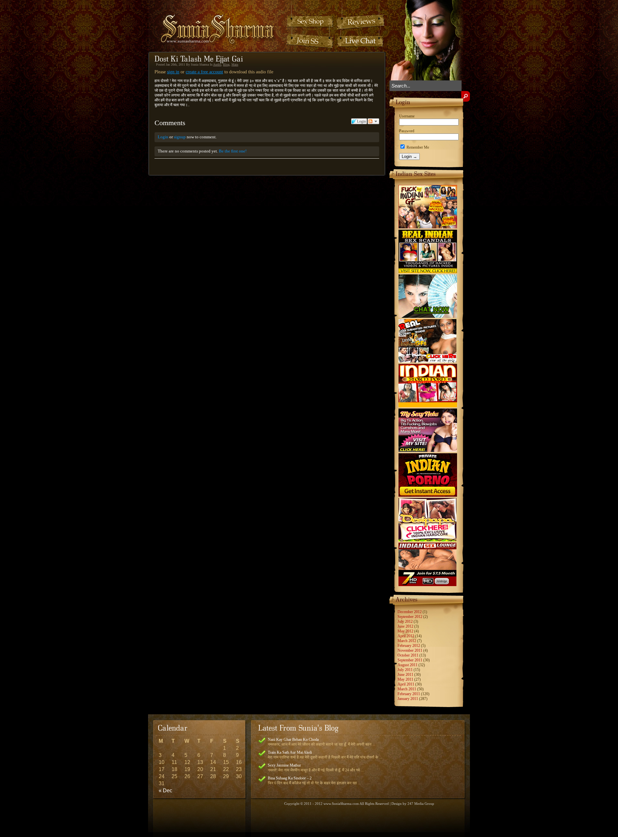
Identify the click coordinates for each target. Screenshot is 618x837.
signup (180, 136)
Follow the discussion (373, 121)
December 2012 (410, 612)
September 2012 (410, 616)
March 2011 (407, 689)
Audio (217, 64)
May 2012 (405, 631)
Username (407, 116)
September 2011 (410, 660)
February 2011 (409, 694)
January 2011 (408, 698)
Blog (226, 64)
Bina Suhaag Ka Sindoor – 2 (290, 778)
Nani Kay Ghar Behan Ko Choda (293, 739)
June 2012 (405, 626)
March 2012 (407, 641)
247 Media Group (420, 803)
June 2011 (405, 674)
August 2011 (407, 665)
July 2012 (405, 621)
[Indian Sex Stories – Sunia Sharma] (213, 23)
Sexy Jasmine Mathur (284, 765)
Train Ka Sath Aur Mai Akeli (290, 752)
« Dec (165, 790)
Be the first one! (233, 151)
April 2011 (406, 684)
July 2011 (405, 669)
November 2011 (410, 650)
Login (163, 136)
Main (234, 64)
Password (406, 131)
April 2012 (406, 636)
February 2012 (409, 645)
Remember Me (417, 147)
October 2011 (408, 655)
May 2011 (405, 679)
